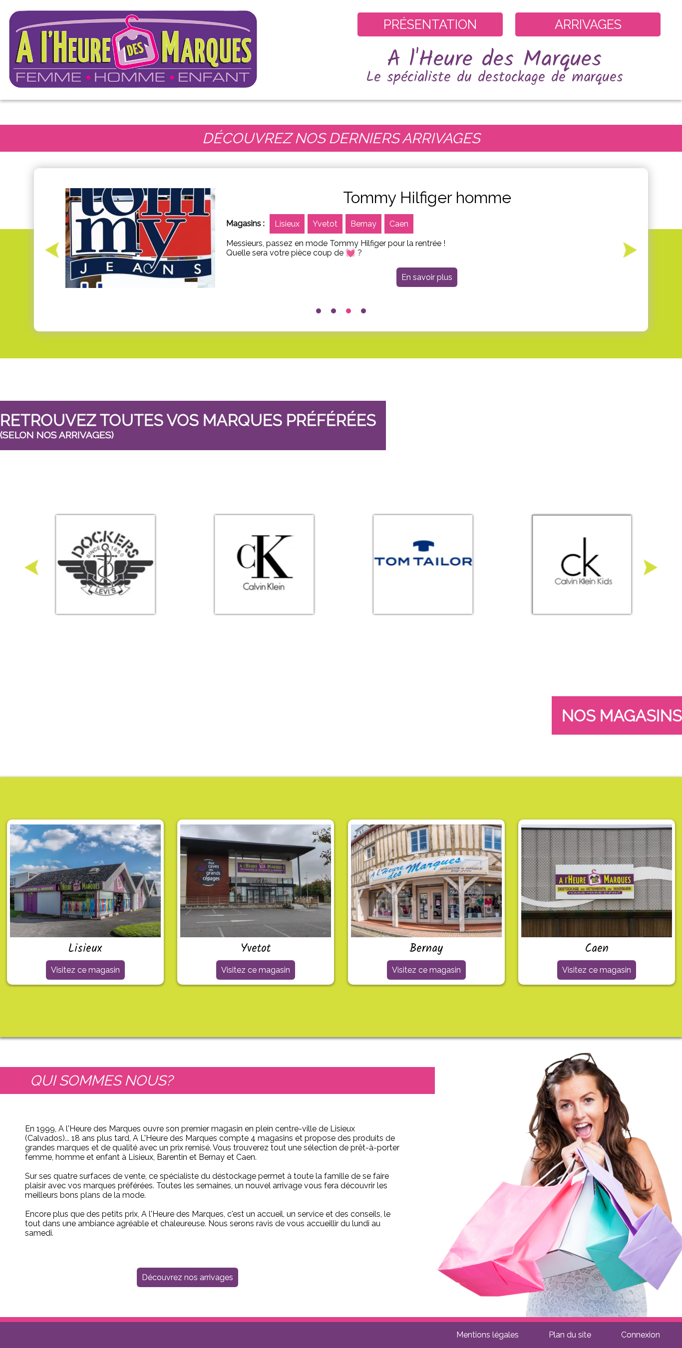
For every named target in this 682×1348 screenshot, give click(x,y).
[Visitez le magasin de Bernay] (426, 932)
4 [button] (363, 310)
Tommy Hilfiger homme (427, 197)
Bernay (363, 224)
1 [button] (318, 310)
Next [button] (630, 250)
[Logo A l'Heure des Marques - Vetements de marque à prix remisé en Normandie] (134, 95)
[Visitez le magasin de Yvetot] (255, 932)
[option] (341, 238)
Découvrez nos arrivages (187, 1277)
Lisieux (287, 224)
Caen (398, 224)
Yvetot (325, 224)
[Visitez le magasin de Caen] (596, 932)
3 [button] (348, 310)
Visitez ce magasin (85, 970)
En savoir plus (426, 277)
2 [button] (333, 310)
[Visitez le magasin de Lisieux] (85, 932)
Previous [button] (52, 250)
